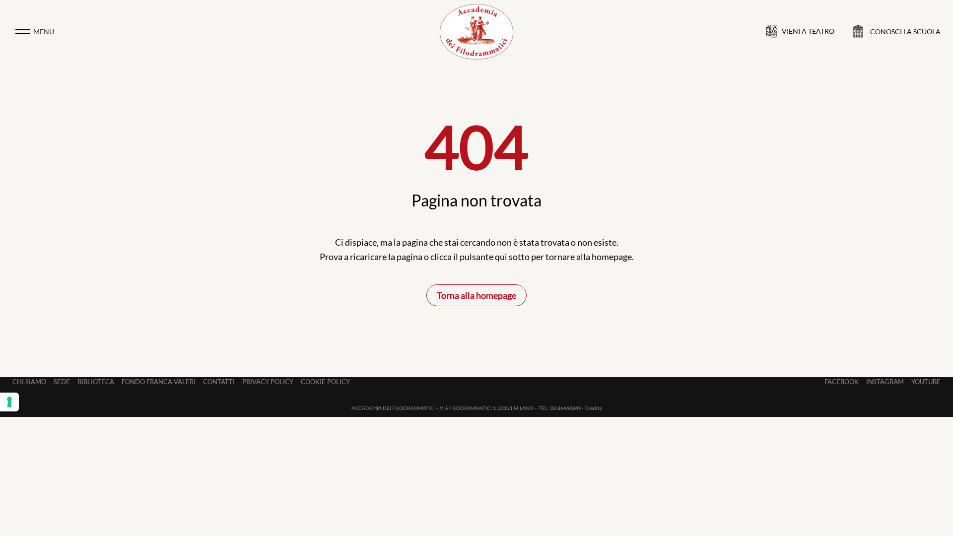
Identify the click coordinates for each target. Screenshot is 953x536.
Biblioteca (95, 382)
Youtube (926, 382)
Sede (62, 382)
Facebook (841, 382)
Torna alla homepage (476, 295)
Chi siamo (29, 382)
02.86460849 (565, 408)
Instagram (885, 382)
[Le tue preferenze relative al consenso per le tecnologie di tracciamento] (9, 402)
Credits (593, 408)
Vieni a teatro (808, 31)
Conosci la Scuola (905, 31)
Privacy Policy (267, 382)
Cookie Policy (325, 382)
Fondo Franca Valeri (159, 382)
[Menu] (22, 32)
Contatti (219, 382)
